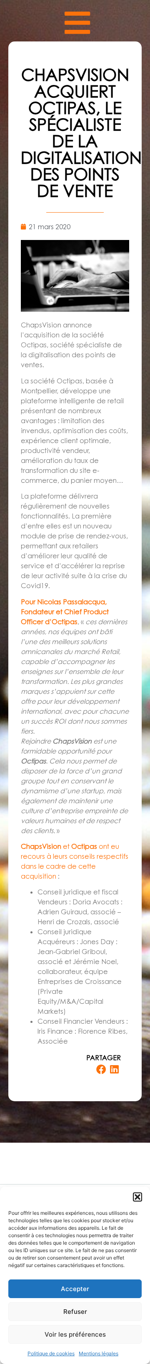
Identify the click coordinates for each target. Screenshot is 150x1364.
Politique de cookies (51, 1353)
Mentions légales (98, 1353)
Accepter (75, 1289)
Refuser (75, 1312)
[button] (137, 1197)
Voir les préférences (75, 1334)
